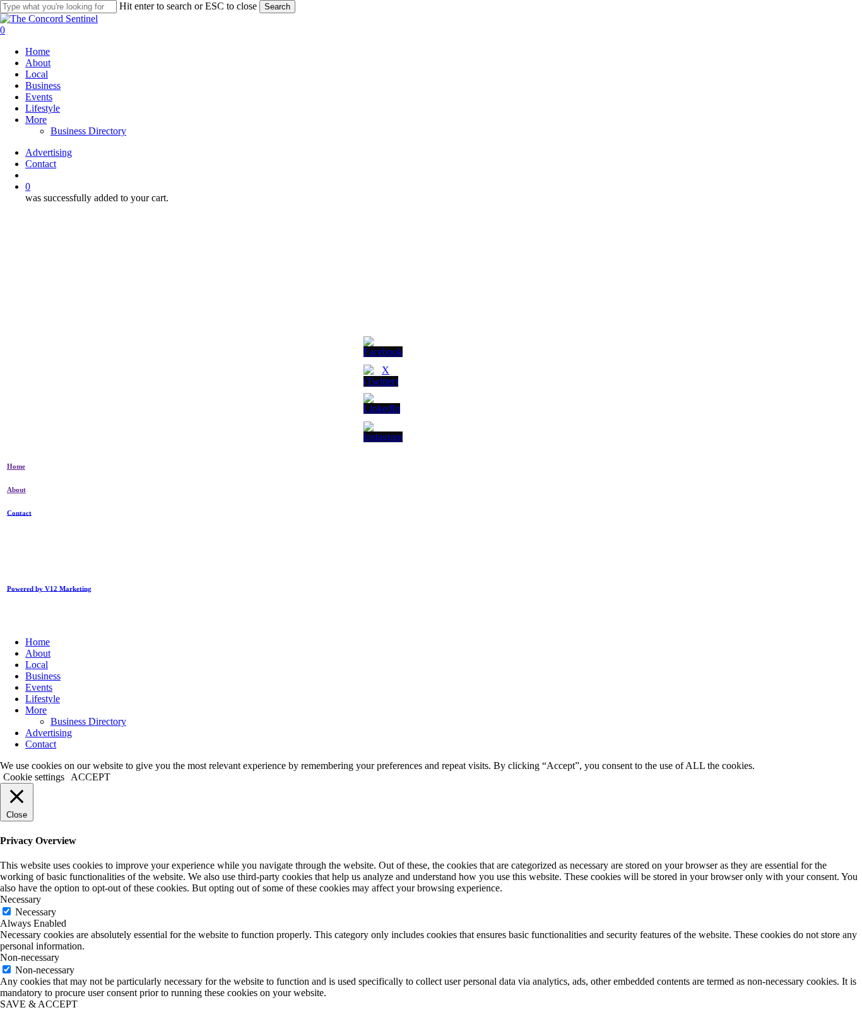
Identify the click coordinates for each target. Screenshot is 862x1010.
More (36, 710)
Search (277, 6)
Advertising (48, 732)
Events (38, 687)
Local (36, 664)
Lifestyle (42, 698)
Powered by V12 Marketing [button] (49, 588)
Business (43, 676)
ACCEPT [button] (90, 777)
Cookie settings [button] (33, 777)
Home (37, 642)
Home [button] (16, 466)
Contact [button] (19, 512)
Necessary (35, 912)
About (37, 653)
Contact (40, 744)
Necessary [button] (20, 899)
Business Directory (88, 721)
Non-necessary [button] (29, 957)
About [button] (16, 489)
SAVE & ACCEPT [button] (39, 1004)
